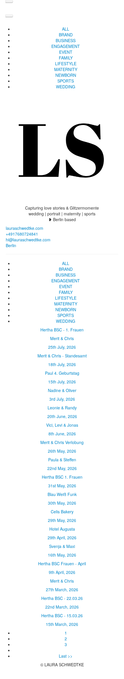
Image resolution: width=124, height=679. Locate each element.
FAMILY (66, 58)
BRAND (66, 35)
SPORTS (65, 81)
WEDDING (65, 86)
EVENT (65, 52)
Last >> (65, 656)
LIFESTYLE (65, 63)
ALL (65, 29)
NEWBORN (65, 75)
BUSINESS (66, 40)
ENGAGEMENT (65, 46)
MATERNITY (65, 69)
